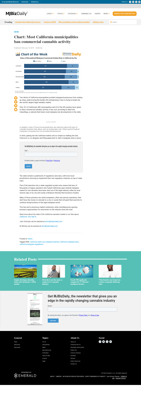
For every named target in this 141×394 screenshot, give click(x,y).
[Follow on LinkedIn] (133, 2)
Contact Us (73, 364)
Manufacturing (46, 350)
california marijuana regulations (31, 244)
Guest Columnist (75, 361)
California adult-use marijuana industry (44, 242)
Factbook (72, 14)
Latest (49, 14)
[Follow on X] (136, 2)
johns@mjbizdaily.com (53, 221)
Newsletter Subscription (124, 14)
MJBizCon (34, 2)
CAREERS (59, 376)
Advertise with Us (75, 344)
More (106, 14)
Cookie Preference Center (22, 385)
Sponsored (17, 347)
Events (97, 14)
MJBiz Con (73, 350)
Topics (60, 14)
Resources (17, 344)
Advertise (25, 2)
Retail (43, 347)
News (16, 32)
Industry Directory (75, 353)
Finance (44, 358)
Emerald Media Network (10, 2)
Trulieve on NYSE (49, 22)
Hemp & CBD (46, 355)
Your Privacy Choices (113, 376)
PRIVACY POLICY (121, 378)
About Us (73, 342)
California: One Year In (28, 217)
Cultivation (45, 353)
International (45, 344)
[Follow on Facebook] (130, 2)
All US (44, 342)
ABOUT (52, 376)
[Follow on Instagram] (139, 2)
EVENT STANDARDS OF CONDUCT (95, 376)
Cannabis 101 (86, 14)
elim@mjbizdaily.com (49, 226)
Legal (43, 361)
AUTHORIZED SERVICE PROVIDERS (73, 376)
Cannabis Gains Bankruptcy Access (28, 22)
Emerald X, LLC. (110, 373)
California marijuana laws (69, 242)
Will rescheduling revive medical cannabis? (74, 22)
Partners (72, 358)
